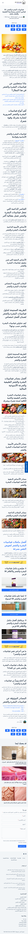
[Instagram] (23, 853)
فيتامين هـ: (21, 194)
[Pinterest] (13, 26)
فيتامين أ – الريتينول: (19, 140)
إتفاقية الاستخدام (13, 858)
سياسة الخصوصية (6, 858)
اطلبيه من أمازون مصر (14, 590)
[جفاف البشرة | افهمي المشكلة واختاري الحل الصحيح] (14, 794)
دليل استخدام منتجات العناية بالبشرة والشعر (16, 907)
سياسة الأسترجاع (22, 925)
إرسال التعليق (22, 846)
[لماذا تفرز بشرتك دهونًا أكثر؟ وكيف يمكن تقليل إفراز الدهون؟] (14, 773)
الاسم (23, 815)
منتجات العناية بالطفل (20, 905)
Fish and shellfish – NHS (18, 711)
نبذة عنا (24, 858)
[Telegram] (24, 29)
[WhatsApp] (18, 29)
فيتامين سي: (21, 199)
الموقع (24, 824)
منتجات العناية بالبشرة (20, 898)
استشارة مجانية (26, 468)
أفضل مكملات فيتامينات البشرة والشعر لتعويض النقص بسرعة (14, 545)
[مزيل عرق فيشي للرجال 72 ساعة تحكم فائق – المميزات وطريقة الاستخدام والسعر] (14, 753)
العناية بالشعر (11, 18)
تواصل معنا (19, 858)
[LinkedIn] (7, 26)
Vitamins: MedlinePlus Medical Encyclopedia (13, 705)
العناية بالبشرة (16, 18)
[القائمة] (3, 2)
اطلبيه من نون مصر (14, 614)
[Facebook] (24, 26)
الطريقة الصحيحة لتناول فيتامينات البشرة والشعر (13, 99)
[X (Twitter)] (18, 26)
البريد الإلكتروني (21, 820)
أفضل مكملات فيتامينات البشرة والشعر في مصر (13, 104)
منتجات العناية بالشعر (20, 902)
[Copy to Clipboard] (13, 29)
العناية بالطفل (23, 904)
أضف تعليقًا (22, 828)
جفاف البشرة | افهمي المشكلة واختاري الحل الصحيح (15, 802)
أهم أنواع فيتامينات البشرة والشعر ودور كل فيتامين (13, 94)
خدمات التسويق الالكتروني (20, 910)
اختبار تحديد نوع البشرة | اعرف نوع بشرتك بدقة (16, 909)
